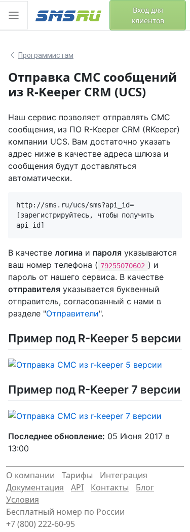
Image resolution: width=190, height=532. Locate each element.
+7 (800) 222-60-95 (40, 523)
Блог (145, 487)
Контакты (110, 487)
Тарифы (77, 475)
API (77, 487)
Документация (35, 487)
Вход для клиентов (148, 15)
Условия (22, 499)
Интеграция (123, 475)
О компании (30, 475)
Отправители (72, 313)
